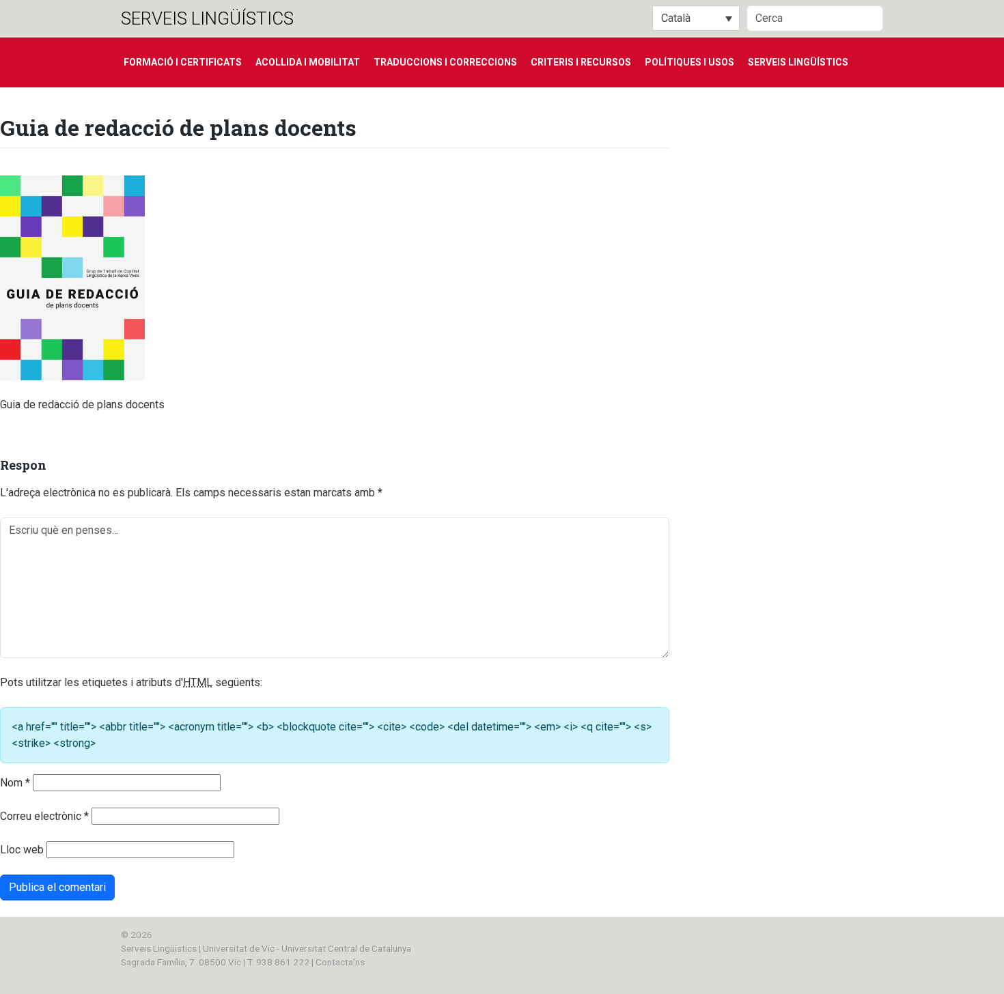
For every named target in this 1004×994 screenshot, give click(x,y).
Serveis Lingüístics (207, 18)
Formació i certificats (183, 62)
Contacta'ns (340, 961)
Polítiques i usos (689, 62)
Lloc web (22, 849)
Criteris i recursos (581, 62)
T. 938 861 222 (278, 961)
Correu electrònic (44, 816)
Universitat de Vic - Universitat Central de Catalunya (307, 948)
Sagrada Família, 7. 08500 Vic (181, 961)
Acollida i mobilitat (307, 62)
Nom (15, 782)
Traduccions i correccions (445, 62)
